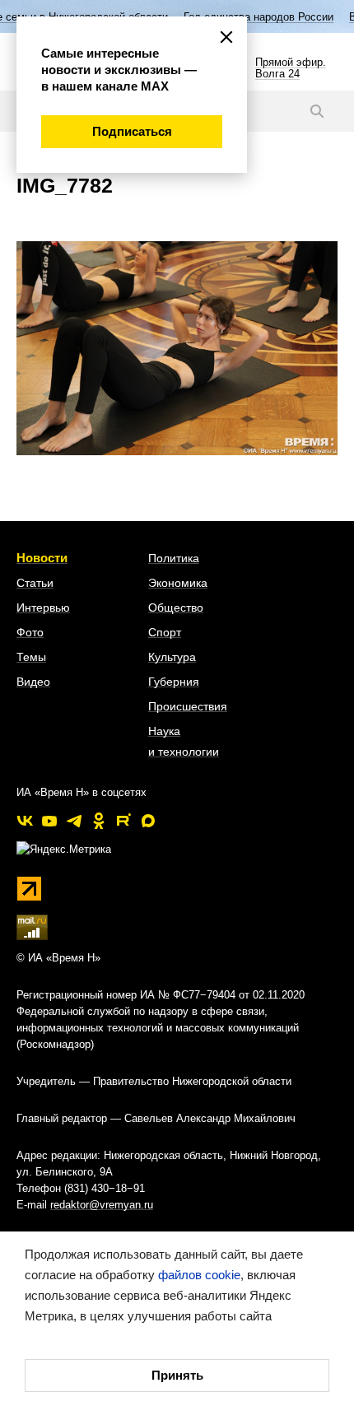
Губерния (173, 681)
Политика (173, 558)
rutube (123, 820)
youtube (49, 820)
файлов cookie (199, 1275)
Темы (31, 656)
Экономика (177, 582)
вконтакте (24, 820)
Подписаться (132, 131)
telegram (74, 820)
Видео (33, 681)
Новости (42, 558)
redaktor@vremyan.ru (101, 1205)
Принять (177, 1375)
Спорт (164, 632)
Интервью (43, 607)
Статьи (35, 582)
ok (99, 820)
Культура (172, 656)
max (148, 820)
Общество (175, 607)
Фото (30, 632)
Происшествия (187, 706)
